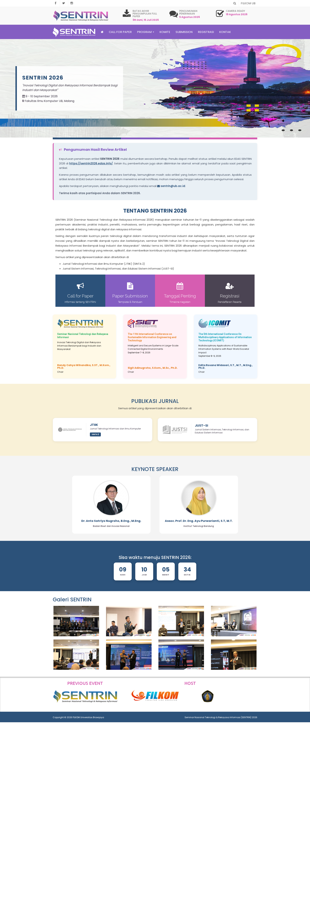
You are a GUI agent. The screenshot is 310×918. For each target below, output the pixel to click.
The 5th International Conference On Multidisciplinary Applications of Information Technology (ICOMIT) (225, 337)
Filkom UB (248, 3)
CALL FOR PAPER (120, 32)
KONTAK (225, 32)
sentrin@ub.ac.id (172, 186)
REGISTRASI (206, 32)
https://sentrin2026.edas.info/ (91, 163)
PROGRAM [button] (144, 32)
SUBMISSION (184, 32)
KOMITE (164, 32)
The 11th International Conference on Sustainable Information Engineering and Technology (152, 337)
